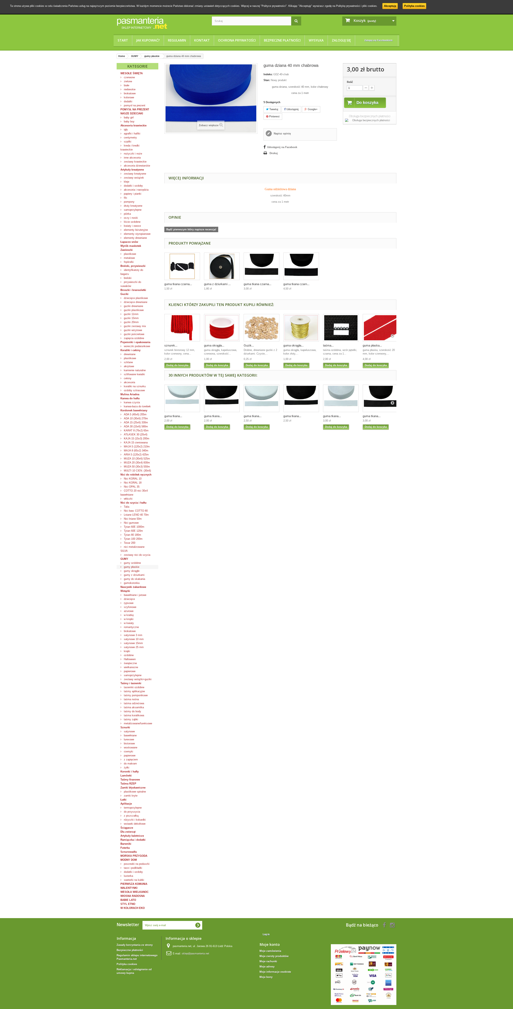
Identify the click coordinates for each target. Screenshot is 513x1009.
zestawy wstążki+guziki (137, 679)
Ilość (350, 81)
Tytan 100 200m (132, 538)
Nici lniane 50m (132, 518)
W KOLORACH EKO (132, 907)
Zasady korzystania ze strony (135, 944)
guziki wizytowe (132, 330)
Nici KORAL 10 (132, 478)
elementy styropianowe (136, 233)
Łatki (123, 799)
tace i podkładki (132, 867)
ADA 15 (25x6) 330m (135, 422)
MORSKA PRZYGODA (133, 855)
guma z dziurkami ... (217, 284)
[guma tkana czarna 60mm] (301, 266)
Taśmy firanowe (130, 779)
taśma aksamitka (133, 707)
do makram (130, 763)
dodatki (127, 101)
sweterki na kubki (133, 879)
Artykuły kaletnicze (132, 835)
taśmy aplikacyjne (134, 691)
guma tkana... (173, 416)
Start (123, 40)
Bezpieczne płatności (282, 40)
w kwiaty (128, 623)
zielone (127, 81)
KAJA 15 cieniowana (135, 442)
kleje (126, 181)
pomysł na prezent (134, 105)
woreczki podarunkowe (136, 346)
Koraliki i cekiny (130, 350)
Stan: (267, 80)
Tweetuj (273, 109)
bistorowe (129, 743)
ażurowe (128, 611)
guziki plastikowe (133, 310)
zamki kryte (130, 795)
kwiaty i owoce (132, 225)
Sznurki (125, 727)
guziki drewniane (133, 306)
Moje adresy (267, 966)
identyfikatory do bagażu (131, 271)
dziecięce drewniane (135, 302)
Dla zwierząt (127, 831)
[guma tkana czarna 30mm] (301, 398)
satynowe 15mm (133, 643)
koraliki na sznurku (134, 386)
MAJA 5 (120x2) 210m (136, 446)
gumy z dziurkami (133, 574)
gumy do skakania (134, 578)
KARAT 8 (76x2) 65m (135, 430)
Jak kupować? (148, 40)
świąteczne (130, 663)
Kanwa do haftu (130, 398)
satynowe (129, 731)
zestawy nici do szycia (136, 554)
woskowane (130, 747)
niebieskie (129, 89)
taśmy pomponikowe (135, 695)
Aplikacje (126, 803)
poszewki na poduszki (136, 863)
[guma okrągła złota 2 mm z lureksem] (301, 327)
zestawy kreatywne (134, 173)
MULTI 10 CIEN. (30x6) (137, 470)
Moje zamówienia (270, 950)
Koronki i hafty (129, 771)
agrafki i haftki (131, 133)
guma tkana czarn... (296, 284)
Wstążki (125, 590)
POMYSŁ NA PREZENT (134, 109)
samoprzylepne (132, 209)
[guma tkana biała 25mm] (182, 398)
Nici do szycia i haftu (133, 502)
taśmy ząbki (130, 719)
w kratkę (128, 615)
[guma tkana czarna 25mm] (222, 398)
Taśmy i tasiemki (130, 683)
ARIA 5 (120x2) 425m (136, 454)
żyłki (126, 767)
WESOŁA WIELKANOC (134, 891)
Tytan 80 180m (132, 534)
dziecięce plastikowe (135, 298)
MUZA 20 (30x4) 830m (136, 462)
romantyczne (131, 627)
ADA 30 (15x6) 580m (135, 426)
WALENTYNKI (128, 887)
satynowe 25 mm (133, 647)
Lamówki (126, 775)
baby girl (128, 117)
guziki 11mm (130, 314)
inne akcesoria (132, 157)
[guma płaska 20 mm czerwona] (380, 327)
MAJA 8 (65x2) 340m (135, 450)
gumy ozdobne (132, 562)
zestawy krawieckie (134, 161)
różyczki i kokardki (134, 819)
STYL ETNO (127, 903)
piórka (127, 213)
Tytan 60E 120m (133, 530)
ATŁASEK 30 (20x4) (135, 434)
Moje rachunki (268, 961)
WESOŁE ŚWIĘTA (131, 73)
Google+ (312, 109)
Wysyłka (316, 40)
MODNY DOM (128, 859)
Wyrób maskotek (130, 245)
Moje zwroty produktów (274, 956)
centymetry (130, 137)
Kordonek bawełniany (133, 410)
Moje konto (270, 944)
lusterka (128, 875)
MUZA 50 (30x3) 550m (136, 466)
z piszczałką (130, 815)
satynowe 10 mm (133, 639)
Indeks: (268, 74)
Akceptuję (390, 5)
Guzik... (249, 345)
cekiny (127, 378)
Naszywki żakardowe (133, 586)
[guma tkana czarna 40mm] (261, 266)
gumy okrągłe (131, 570)
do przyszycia (131, 811)
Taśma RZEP (128, 783)
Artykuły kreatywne (132, 169)
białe (126, 85)
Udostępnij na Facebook (282, 147)
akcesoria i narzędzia (135, 189)
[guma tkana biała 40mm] (341, 398)
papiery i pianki (132, 193)
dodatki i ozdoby (133, 185)
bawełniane (130, 735)
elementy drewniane (135, 237)
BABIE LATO (128, 899)
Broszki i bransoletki (133, 290)
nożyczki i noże (132, 153)
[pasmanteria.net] (161, 22)
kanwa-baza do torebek (137, 406)
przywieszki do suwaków (130, 284)
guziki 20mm (131, 322)
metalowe (129, 257)
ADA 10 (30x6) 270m (135, 418)
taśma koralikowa (133, 715)
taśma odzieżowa (133, 703)
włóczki (127, 498)
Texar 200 (129, 542)
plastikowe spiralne (134, 791)
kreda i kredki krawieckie (129, 147)
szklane (128, 362)
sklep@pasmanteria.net (195, 953)
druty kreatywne (132, 205)
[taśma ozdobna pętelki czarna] (341, 327)
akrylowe (128, 366)
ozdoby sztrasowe (134, 390)
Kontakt (202, 40)
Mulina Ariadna (129, 394)
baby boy (128, 121)
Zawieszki (126, 249)
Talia (126, 506)
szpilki (127, 141)
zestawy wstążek (133, 177)
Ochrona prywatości (237, 40)
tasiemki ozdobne (133, 687)
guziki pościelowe (133, 334)
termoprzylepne (132, 807)
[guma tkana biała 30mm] (261, 398)
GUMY (124, 558)
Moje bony (266, 977)
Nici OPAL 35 (131, 486)
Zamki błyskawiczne (132, 787)
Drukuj (274, 153)
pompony (128, 201)
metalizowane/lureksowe (137, 723)
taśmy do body (132, 711)
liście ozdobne (131, 221)
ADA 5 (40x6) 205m (134, 414)
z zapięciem (130, 759)
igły (125, 129)
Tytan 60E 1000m (133, 526)
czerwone (129, 77)
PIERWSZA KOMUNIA (133, 883)
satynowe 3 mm (132, 635)
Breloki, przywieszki (132, 265)
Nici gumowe (131, 522)
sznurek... (170, 345)
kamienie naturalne (134, 370)
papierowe (129, 671)
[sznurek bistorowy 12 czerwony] (182, 327)
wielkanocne (130, 667)
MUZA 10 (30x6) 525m (136, 458)
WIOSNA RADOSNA (132, 895)
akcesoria (129, 382)
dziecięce (129, 599)
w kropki (128, 619)
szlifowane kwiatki (134, 374)
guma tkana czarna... (178, 284)
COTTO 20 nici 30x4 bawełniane (134, 492)
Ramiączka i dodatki (132, 839)
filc (125, 197)
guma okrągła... (214, 345)
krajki (126, 651)
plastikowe (129, 253)
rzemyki (128, 751)
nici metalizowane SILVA (132, 548)
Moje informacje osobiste (275, 971)
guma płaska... (372, 345)
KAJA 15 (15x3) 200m (136, 438)
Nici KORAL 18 (132, 482)
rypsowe (128, 603)
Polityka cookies (414, 5)
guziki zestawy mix (134, 326)
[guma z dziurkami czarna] (222, 266)
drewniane (129, 354)
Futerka (125, 847)
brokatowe (129, 93)
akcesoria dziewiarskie (136, 165)
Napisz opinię (282, 133)
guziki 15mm (131, 318)
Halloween (129, 659)
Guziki (124, 294)
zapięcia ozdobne (133, 338)
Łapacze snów (129, 241)
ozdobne (128, 655)
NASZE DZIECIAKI (131, 113)
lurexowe (128, 739)
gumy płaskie (131, 566)
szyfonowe (129, 607)
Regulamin (177, 40)
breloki (127, 277)
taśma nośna (131, 699)
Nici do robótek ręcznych (135, 474)
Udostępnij (292, 109)
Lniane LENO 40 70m (136, 514)
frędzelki (128, 261)
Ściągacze (126, 827)
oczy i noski (130, 217)
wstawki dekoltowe (134, 823)
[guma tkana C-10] (182, 266)
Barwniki (125, 843)
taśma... (328, 345)
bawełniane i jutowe (134, 594)
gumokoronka (131, 582)
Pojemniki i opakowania (135, 342)
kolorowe (128, 97)
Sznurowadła (128, 851)
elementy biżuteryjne (135, 229)
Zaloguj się (341, 40)
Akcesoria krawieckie (133, 125)
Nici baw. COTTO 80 (135, 510)
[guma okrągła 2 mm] (222, 327)
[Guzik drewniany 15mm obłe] (261, 327)
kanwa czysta (131, 402)
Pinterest (274, 116)
